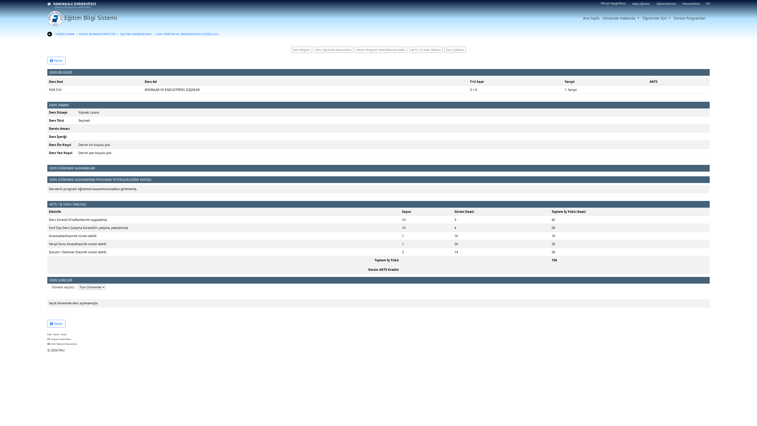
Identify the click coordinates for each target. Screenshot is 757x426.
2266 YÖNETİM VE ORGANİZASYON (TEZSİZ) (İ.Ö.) (187, 34)
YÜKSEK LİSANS (65, 34)
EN (708, 3)
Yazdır (58, 60)
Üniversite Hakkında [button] (619, 18)
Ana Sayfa (591, 18)
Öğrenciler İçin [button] (655, 18)
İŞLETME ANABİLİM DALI (136, 34)
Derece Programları (690, 18)
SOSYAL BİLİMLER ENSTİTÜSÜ (97, 34)
